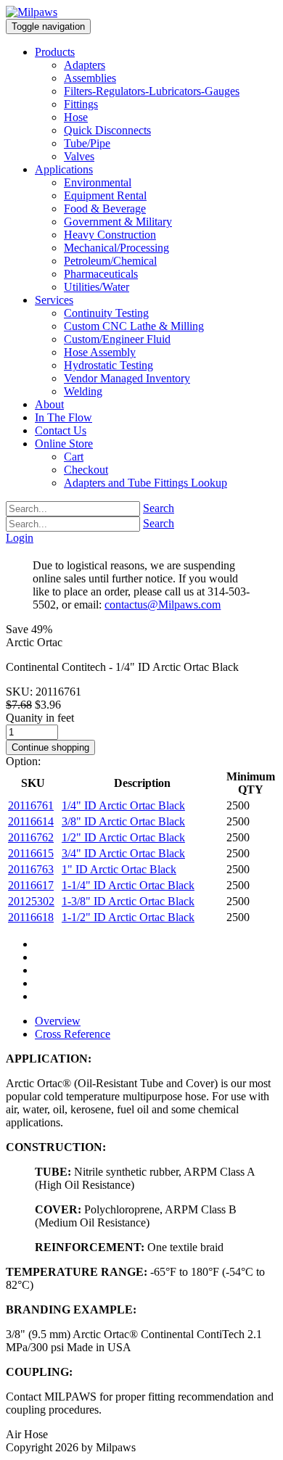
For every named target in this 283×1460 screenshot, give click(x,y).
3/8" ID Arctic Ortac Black (123, 821)
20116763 (31, 869)
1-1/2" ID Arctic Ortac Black (128, 917)
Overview (58, 1021)
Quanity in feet (40, 718)
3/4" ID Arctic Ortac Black (123, 853)
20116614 (31, 821)
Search (158, 508)
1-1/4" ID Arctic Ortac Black (128, 885)
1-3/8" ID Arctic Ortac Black (128, 901)
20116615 (31, 853)
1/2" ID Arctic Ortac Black (123, 837)
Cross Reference (72, 1034)
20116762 (31, 837)
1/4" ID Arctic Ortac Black (123, 805)
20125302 (31, 901)
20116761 (31, 805)
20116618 (31, 917)
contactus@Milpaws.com (162, 604)
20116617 (31, 885)
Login (19, 538)
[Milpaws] (31, 12)
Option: (23, 761)
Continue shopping (50, 747)
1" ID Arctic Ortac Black (119, 869)
